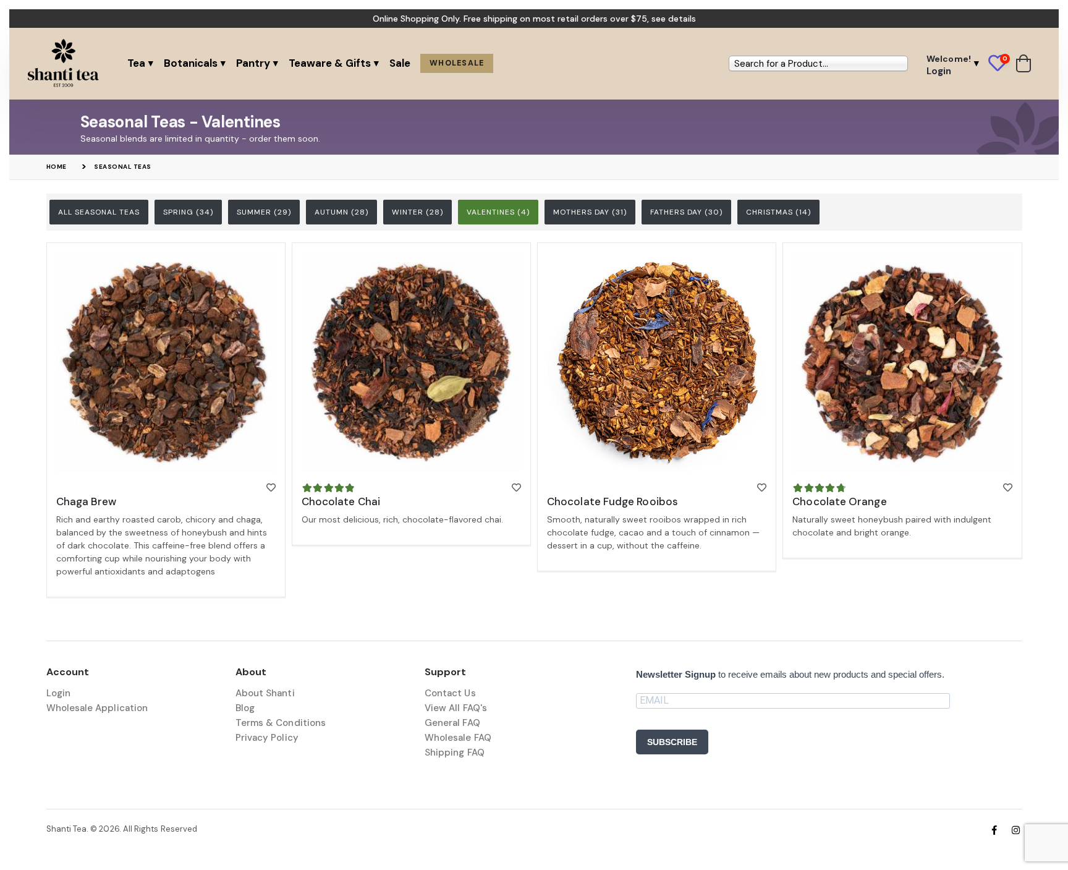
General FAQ (452, 723)
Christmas (778, 212)
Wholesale (457, 63)
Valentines (498, 212)
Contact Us (450, 693)
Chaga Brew (86, 501)
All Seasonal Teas (99, 212)
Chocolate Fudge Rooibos (612, 501)
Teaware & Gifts (330, 63)
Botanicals (191, 63)
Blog (245, 708)
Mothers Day (590, 212)
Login (58, 693)
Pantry (253, 63)
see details (673, 18)
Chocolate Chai (341, 501)
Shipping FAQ (455, 752)
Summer (264, 212)
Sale (399, 63)
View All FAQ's (456, 708)
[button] (1002, 64)
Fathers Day (686, 212)
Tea (136, 63)
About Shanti (265, 693)
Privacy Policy (267, 737)
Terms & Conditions (280, 723)
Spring (188, 212)
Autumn (341, 212)
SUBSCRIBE (672, 742)
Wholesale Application (97, 708)
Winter (417, 212)
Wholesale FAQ (458, 737)
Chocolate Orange (839, 501)
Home (56, 167)
